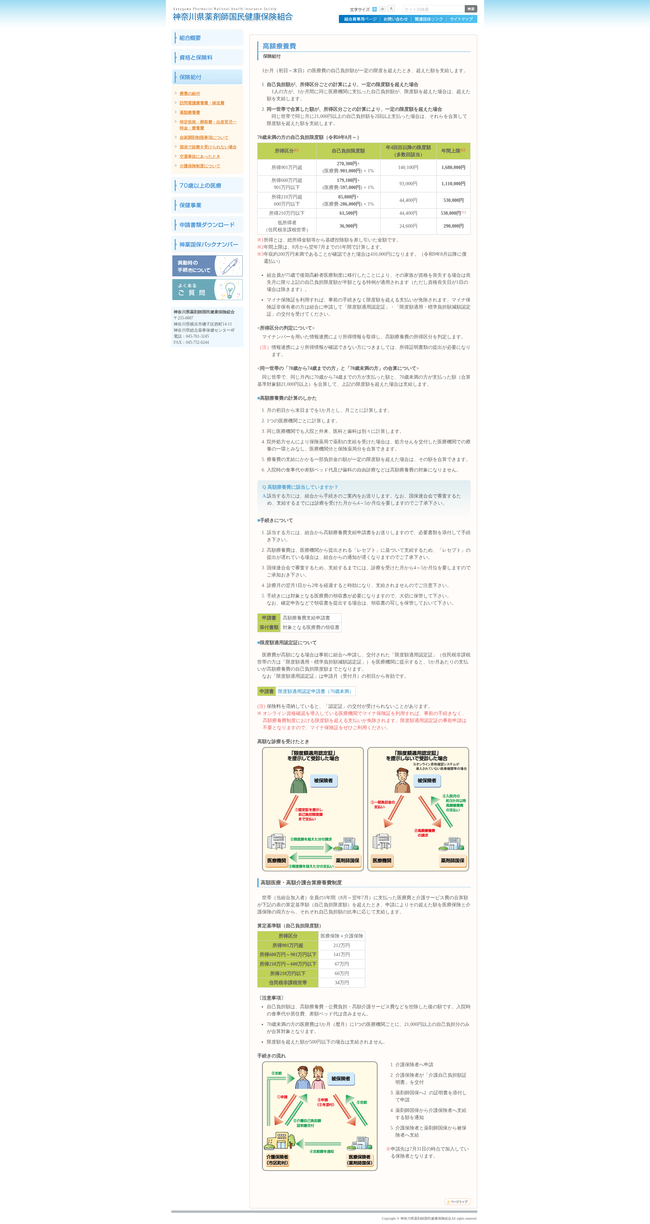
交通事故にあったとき (200, 156)
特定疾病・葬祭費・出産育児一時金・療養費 (208, 125)
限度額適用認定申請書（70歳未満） (316, 691)
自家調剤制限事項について (204, 137)
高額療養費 (190, 112)
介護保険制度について (200, 166)
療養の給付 (190, 93)
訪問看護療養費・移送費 (202, 103)
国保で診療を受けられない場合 (208, 147)
